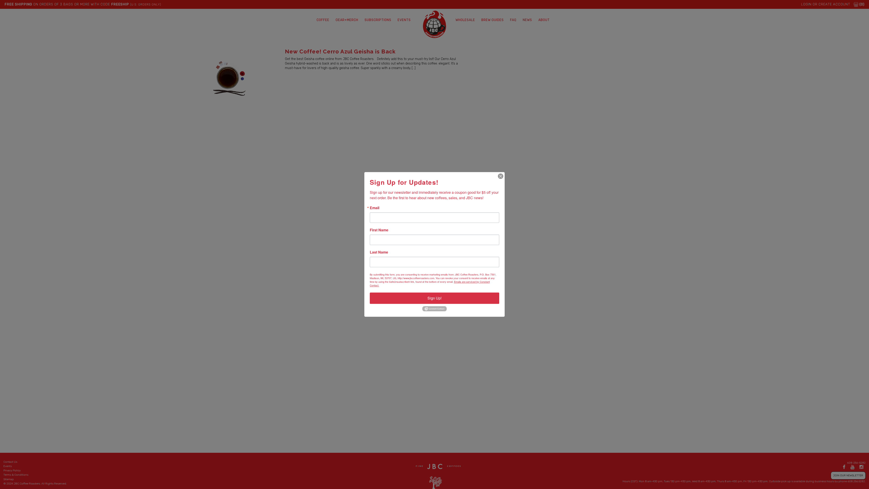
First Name (379, 230)
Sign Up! (434, 298)
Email (374, 208)
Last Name (379, 252)
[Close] (500, 176)
